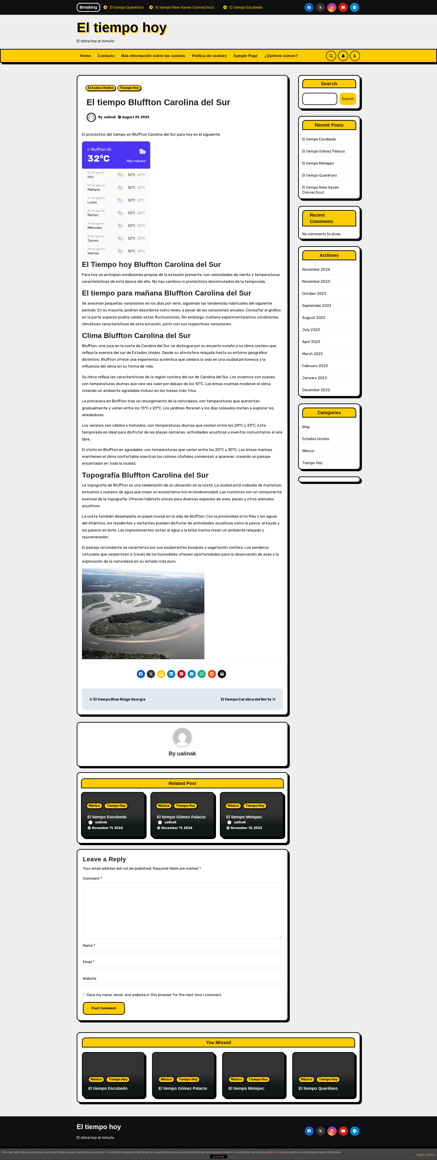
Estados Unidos (100, 88)
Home (85, 56)
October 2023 (314, 293)
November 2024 (316, 269)
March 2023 (312, 354)
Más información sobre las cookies (153, 56)
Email (88, 962)
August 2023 (313, 318)
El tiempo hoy (122, 27)
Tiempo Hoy (129, 88)
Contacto (106, 56)
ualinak (110, 117)
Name (89, 945)
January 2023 (314, 378)
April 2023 (311, 342)
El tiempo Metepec (244, 817)
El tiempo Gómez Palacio (181, 817)
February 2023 (315, 366)
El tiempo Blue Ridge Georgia (119, 699)
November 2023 (316, 281)
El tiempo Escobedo (107, 817)
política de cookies (277, 1152)
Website (89, 978)
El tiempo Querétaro (319, 175)
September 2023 (316, 305)
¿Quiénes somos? (281, 56)
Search (329, 83)
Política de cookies (209, 56)
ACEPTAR (218, 1156)
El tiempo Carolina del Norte (246, 699)
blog (306, 427)
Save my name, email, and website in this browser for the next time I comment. (154, 995)
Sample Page (246, 56)
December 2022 (316, 390)
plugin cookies (426, 1154)
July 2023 (311, 330)
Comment (92, 878)
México (94, 806)
